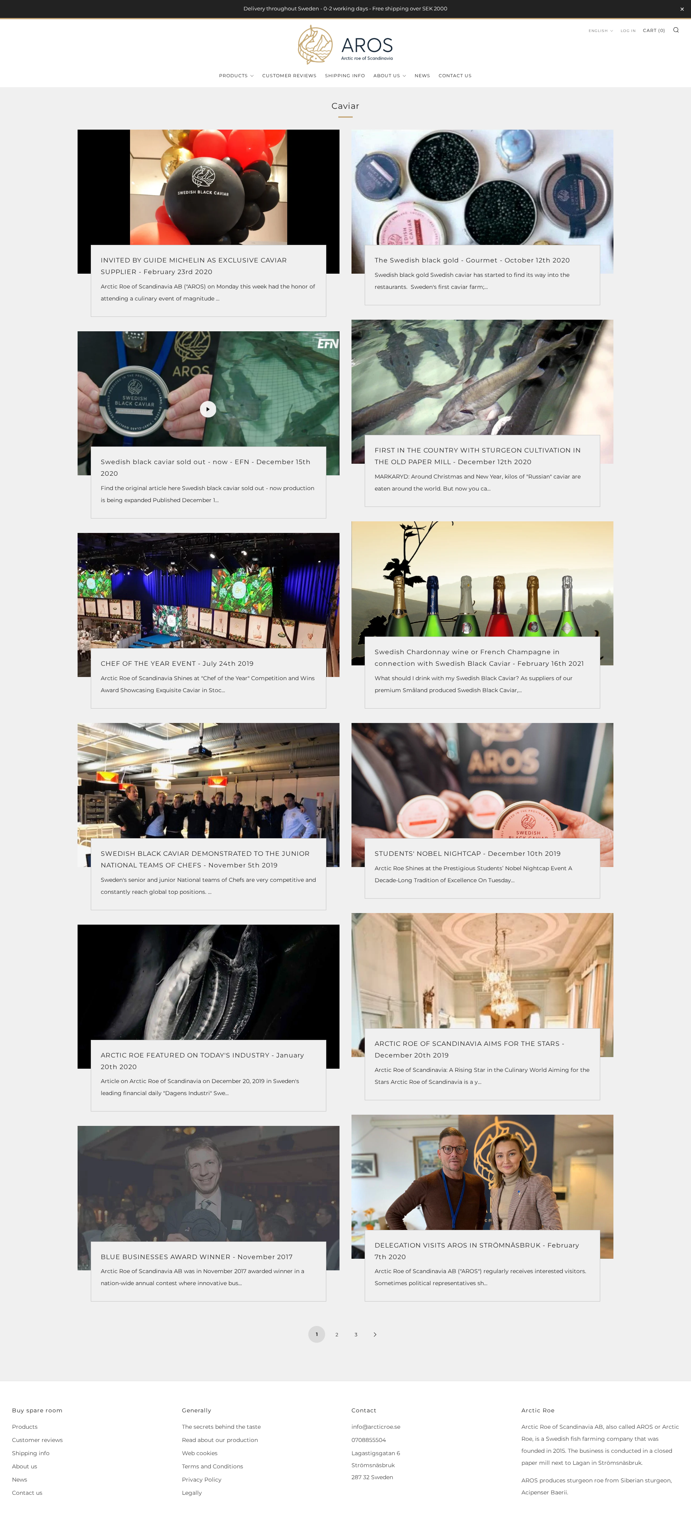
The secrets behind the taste (221, 1426)
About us (386, 75)
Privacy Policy (202, 1479)
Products (233, 75)
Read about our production (220, 1440)
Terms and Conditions (212, 1466)
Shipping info (345, 75)
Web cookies (200, 1453)
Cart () (654, 30)
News (422, 75)
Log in (628, 30)
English (598, 30)
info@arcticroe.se (375, 1426)
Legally (192, 1492)
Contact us (455, 75)
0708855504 (368, 1440)
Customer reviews (289, 75)
